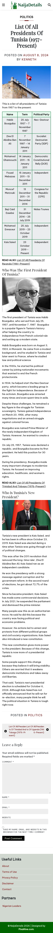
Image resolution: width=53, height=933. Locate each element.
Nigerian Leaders (12, 906)
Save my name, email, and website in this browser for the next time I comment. (25, 830)
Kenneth (29, 59)
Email (6, 807)
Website (6, 817)
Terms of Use (9, 871)
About (5, 866)
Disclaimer (8, 883)
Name (5, 797)
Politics (26, 17)
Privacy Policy (10, 877)
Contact (6, 889)
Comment (8, 762)
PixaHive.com (26, 929)
